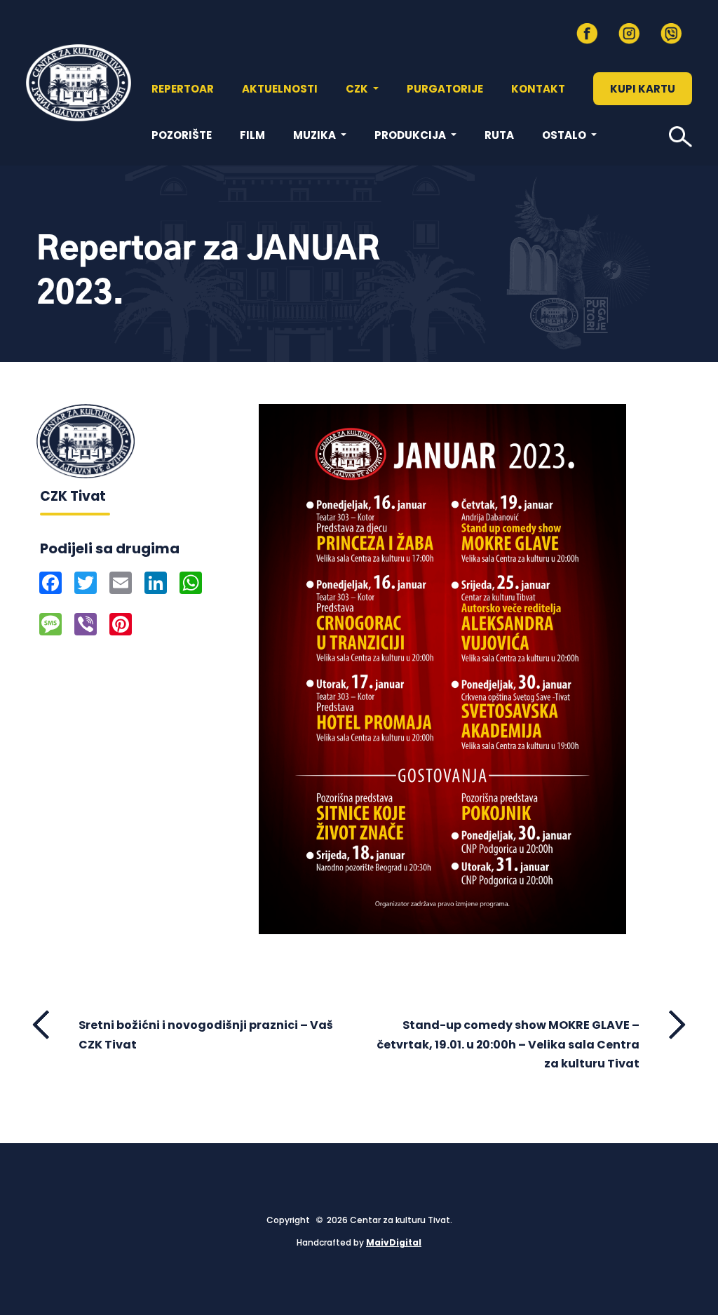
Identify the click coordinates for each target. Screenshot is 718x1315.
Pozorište (181, 135)
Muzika (315, 135)
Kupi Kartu (642, 88)
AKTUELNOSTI (280, 88)
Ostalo (565, 135)
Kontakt (538, 88)
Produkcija (411, 135)
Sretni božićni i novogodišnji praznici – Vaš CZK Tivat (206, 1034)
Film (252, 135)
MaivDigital (393, 1242)
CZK (358, 88)
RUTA (499, 135)
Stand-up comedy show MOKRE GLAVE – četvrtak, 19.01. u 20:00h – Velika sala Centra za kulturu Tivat (508, 1044)
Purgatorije (445, 88)
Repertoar (182, 88)
